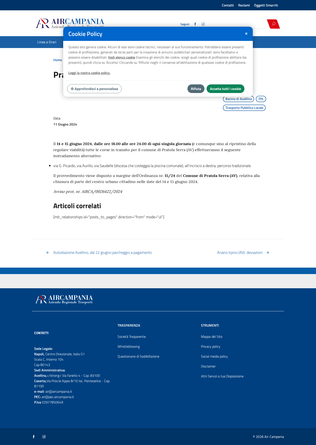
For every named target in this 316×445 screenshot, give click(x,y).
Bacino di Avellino (238, 98)
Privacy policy (210, 346)
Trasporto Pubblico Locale (244, 107)
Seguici (184, 24)
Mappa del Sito (211, 336)
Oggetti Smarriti (266, 5)
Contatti (228, 5)
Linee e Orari (46, 42)
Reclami (244, 5)
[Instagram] (203, 24)
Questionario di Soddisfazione (138, 356)
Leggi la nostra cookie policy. (89, 72)
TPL (261, 98)
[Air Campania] (85, 24)
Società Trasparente (132, 336)
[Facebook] (195, 24)
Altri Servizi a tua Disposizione (222, 376)
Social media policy (214, 356)
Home (57, 59)
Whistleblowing (129, 346)
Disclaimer (208, 366)
